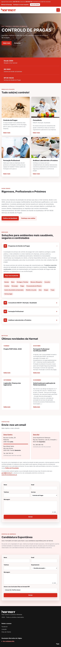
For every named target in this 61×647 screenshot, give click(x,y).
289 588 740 (28, 1)
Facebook (5, 626)
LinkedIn (4, 629)
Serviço (33, 492)
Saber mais (6, 43)
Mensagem (30, 506)
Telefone (6, 492)
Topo (57, 644)
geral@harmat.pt (7, 473)
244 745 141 (16, 1)
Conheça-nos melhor (28, 218)
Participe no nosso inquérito (21, 4)
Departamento (35, 564)
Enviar (31, 517)
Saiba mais (7, 373)
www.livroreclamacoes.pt (9, 475)
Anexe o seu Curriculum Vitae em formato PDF (17, 586)
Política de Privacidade (12, 468)
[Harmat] (8, 10)
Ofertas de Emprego (6, 4)
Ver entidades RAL (8, 641)
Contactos (17, 43)
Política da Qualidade (10, 218)
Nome (5, 484)
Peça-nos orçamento (11, 275)
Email (32, 484)
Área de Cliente (35, 4)
